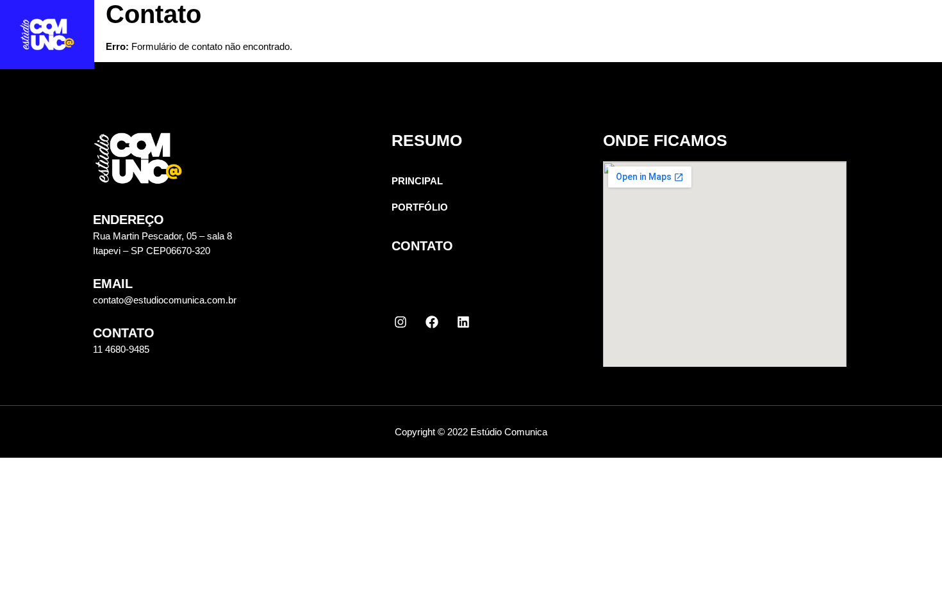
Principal (660, 41)
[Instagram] (400, 322)
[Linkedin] (463, 322)
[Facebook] (432, 322)
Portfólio (766, 41)
